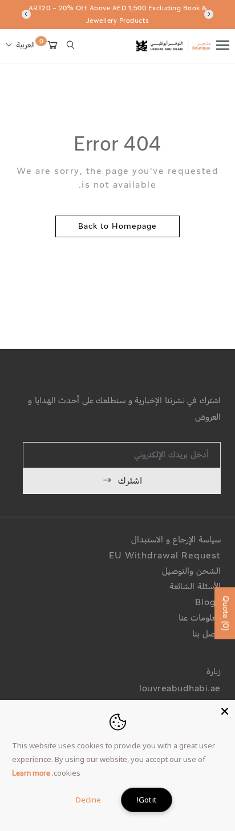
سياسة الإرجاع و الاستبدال (176, 540)
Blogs (208, 603)
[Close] (224, 710)
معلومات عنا (200, 618)
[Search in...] (70, 45)
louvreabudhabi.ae (180, 689)
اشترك (130, 481)
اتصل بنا (206, 634)
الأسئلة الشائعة (195, 587)
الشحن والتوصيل (191, 571)
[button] (20, 45)
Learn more (31, 774)
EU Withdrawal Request (165, 556)
